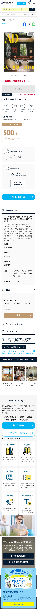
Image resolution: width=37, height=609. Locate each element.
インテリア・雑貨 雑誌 (24, 14)
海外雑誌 (4, 23)
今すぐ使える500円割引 (27, 94)
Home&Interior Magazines (24, 353)
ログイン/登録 (21, 3)
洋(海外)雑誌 (7, 353)
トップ (3, 14)
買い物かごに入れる (18, 197)
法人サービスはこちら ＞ (11, 438)
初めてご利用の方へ (18, 433)
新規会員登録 (18, 425)
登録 (18, 315)
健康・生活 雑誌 (11, 14)
